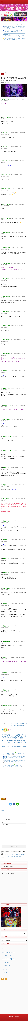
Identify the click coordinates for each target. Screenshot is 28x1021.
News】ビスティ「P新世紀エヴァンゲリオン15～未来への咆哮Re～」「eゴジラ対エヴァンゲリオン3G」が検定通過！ (14, 757)
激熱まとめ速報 (14, 1016)
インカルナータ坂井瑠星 (8, 763)
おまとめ (4, 972)
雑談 (3, 810)
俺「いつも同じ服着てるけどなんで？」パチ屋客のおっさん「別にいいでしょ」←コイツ (14, 751)
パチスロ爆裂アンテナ (8, 952)
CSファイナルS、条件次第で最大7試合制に (12, 24)
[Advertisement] (14, 56)
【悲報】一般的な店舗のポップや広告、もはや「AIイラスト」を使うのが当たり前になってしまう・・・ (14, 766)
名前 (3, 822)
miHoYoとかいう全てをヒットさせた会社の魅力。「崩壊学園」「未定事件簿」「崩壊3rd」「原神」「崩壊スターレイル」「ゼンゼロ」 (14, 27)
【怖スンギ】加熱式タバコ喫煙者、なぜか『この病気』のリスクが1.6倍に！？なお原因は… (14, 39)
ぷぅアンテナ (6, 965)
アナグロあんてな (7, 962)
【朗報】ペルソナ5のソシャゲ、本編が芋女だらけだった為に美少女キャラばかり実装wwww (14, 31)
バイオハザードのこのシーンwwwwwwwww (15, 858)
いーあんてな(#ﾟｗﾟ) (8, 959)
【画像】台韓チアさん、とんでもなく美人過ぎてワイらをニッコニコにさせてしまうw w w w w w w (14, 36)
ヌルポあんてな (6, 955)
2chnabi (4, 969)
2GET (4, 948)
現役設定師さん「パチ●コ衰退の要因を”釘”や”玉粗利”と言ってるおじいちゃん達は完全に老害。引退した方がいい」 (14, 761)
